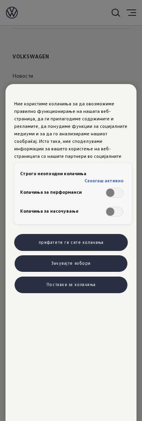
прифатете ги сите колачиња (71, 242)
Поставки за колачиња (71, 284)
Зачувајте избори (71, 263)
